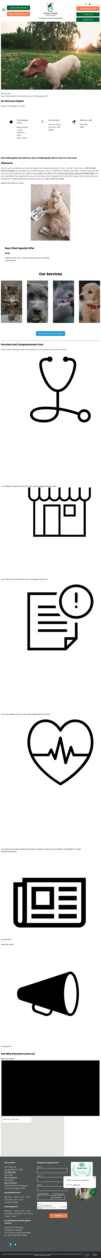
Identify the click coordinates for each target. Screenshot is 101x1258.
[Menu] (3, 10)
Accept (87, 1255)
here (48, 714)
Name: (40, 1167)
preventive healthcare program (23, 849)
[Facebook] (86, 4)
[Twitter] (90, 4)
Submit (58, 1215)
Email (39, 1176)
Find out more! (51, 486)
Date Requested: (43, 1194)
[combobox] (59, 1197)
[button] (93, 1192)
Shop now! (44, 579)
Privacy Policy (95, 1254)
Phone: (39, 1185)
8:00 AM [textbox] (57, 1197)
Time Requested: (58, 1194)
